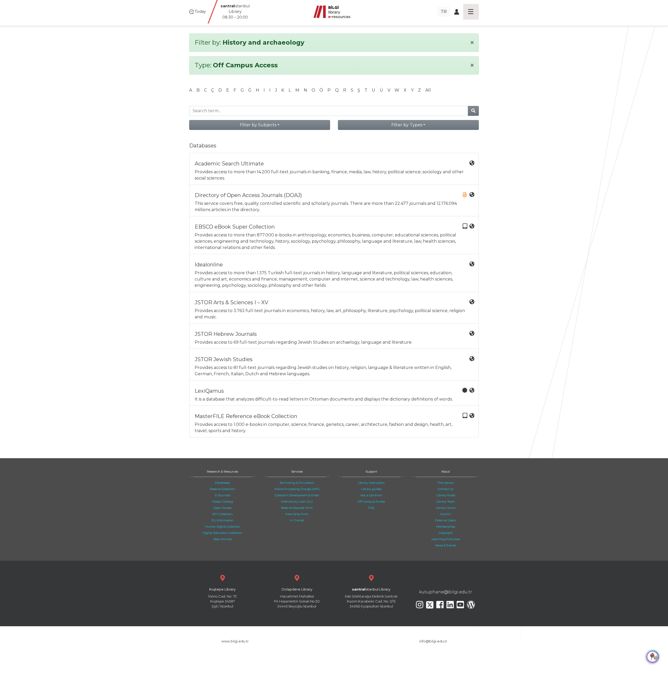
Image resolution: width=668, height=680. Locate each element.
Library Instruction (371, 483)
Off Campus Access (371, 501)
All (428, 90)
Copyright (445, 533)
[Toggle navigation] (471, 12)
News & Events (445, 545)
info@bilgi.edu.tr (433, 641)
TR (444, 11)
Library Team (445, 501)
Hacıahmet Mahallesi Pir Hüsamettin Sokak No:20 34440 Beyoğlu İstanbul (297, 598)
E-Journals (222, 495)
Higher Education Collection (222, 533)
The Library (445, 483)
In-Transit (297, 520)
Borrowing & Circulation (297, 483)
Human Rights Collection (222, 526)
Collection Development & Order (297, 495)
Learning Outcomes (446, 539)
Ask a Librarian (371, 495)
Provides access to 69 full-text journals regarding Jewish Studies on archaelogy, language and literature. (303, 338)
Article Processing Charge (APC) (297, 489)
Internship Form (296, 514)
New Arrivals (222, 539)
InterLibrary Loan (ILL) (297, 501)
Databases (222, 483)
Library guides (371, 489)
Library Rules (445, 495)
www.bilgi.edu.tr (235, 641)
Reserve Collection (222, 489)
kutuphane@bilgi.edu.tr (445, 591)
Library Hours (445, 508)
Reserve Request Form (297, 508)
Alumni (445, 514)
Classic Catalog (222, 501)
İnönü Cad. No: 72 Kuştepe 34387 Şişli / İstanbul (222, 598)
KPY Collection (222, 514)
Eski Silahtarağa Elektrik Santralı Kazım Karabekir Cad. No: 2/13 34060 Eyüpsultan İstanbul (371, 598)
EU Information (223, 520)
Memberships (445, 526)
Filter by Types (406, 124)
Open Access (222, 508)
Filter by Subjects (258, 124)
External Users (445, 520)
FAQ (371, 508)
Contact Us (445, 489)
